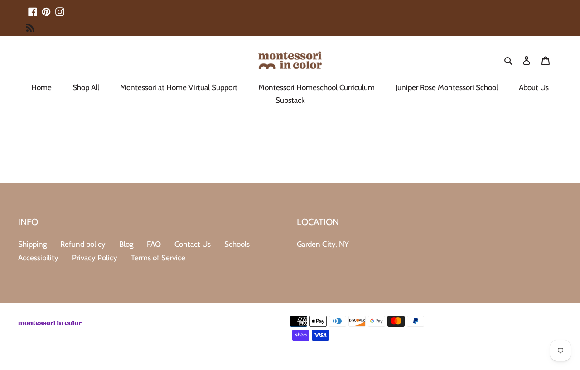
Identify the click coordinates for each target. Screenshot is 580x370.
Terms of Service (158, 257)
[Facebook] (32, 7)
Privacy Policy (94, 257)
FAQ (154, 244)
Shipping (32, 244)
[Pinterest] (46, 7)
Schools (237, 244)
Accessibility (38, 257)
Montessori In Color (535, 355)
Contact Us (192, 244)
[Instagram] (59, 7)
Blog (126, 244)
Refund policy (83, 244)
